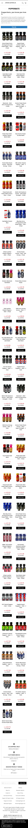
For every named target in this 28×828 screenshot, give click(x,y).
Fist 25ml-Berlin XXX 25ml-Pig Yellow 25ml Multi (20, 339)
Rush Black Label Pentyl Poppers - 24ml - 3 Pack (7, 75)
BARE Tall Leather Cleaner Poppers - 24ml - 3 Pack (7, 546)
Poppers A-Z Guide (8, 800)
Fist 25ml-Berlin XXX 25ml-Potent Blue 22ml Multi (7, 339)
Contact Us (8, 793)
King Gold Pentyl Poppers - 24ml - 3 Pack (7, 664)
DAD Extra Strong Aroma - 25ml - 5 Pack (21, 310)
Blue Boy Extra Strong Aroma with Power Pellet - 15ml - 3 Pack (20, 223)
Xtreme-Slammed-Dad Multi (7, 281)
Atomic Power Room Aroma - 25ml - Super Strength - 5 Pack (20, 427)
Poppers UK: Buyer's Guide (7, 798)
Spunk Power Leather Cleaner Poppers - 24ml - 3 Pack (21, 46)
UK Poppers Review (20, 798)
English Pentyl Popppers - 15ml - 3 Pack (20, 606)
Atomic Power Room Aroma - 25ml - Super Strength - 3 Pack (20, 105)
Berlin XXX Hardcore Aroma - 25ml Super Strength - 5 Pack (7, 397)
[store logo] (10, 3)
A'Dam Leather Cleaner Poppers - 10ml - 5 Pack (7, 577)
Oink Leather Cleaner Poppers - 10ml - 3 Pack (7, 310)
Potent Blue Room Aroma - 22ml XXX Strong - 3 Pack (7, 164)
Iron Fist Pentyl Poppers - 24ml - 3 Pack (7, 368)
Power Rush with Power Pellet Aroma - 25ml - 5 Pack (7, 486)
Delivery (20, 787)
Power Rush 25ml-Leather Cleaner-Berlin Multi (7, 135)
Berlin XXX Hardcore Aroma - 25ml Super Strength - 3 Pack (20, 193)
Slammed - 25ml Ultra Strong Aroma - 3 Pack (7, 104)
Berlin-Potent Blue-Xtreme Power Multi (7, 721)
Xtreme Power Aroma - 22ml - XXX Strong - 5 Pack (7, 693)
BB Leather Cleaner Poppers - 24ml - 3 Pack (21, 164)
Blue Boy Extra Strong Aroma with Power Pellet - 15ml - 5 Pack (7, 516)
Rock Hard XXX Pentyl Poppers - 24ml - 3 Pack (20, 75)
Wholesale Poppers (8, 803)
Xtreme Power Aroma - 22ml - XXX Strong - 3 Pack (20, 253)
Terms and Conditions (20, 795)
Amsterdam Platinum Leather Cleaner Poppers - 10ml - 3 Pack (21, 547)
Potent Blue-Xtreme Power (20, 281)
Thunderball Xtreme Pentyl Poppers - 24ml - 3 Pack (20, 635)
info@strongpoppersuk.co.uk (15, 815)
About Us (8, 790)
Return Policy (20, 793)
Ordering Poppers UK (20, 800)
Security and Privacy (8, 795)
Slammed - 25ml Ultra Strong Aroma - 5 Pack (20, 397)
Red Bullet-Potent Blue (7, 221)
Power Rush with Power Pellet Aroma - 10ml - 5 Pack (20, 457)
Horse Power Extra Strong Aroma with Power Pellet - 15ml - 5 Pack (20, 516)
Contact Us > (14, 761)
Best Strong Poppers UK (20, 803)
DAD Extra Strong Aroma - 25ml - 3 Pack (7, 426)
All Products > (14, 773)
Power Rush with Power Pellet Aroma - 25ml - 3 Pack (7, 193)
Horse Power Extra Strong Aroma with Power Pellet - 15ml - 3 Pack (7, 46)
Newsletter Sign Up (20, 790)
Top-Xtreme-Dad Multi (7, 456)
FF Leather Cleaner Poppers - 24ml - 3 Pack (21, 693)
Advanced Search (7, 787)
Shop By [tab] (14, 27)
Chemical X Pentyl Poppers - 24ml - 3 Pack (7, 635)
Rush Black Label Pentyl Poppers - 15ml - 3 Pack (20, 577)
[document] (14, 823)
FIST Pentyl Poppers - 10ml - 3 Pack (7, 605)
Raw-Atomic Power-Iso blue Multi (20, 134)
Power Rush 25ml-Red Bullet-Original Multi (21, 486)
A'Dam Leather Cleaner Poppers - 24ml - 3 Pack (7, 253)
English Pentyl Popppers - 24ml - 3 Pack (20, 368)
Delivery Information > (14, 749)
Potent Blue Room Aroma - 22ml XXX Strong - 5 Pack (21, 664)
